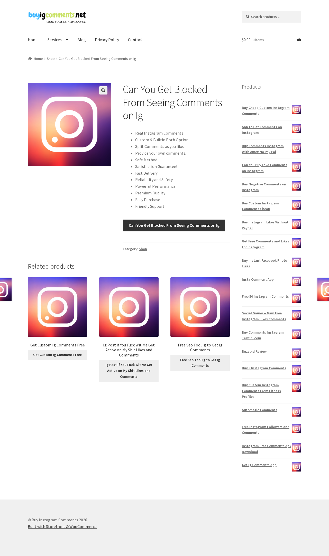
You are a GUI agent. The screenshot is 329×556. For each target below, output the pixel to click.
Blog (81, 39)
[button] (103, 90)
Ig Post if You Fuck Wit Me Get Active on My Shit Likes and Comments (128, 370)
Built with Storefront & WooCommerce (62, 526)
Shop (51, 58)
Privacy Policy (107, 39)
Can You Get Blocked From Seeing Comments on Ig (174, 225)
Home (33, 39)
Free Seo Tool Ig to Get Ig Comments (200, 362)
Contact (135, 39)
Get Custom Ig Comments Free (57, 354)
